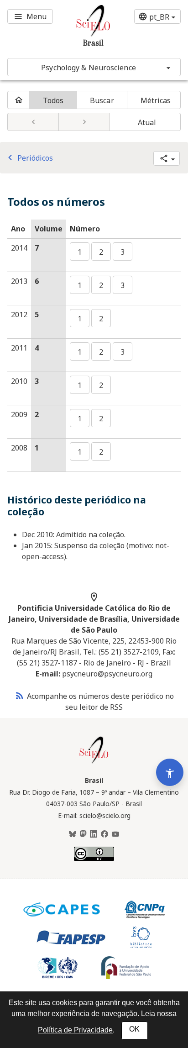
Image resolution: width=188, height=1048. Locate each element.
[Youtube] (115, 834)
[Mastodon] (83, 834)
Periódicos (29, 158)
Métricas (156, 100)
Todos (53, 100)
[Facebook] (104, 834)
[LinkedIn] (93, 834)
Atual (147, 122)
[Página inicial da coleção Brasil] (94, 762)
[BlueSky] (72, 834)
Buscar (102, 100)
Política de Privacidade (75, 1030)
